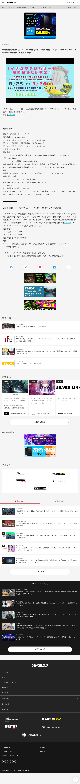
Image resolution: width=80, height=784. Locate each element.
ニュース (9, 7)
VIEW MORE (40, 422)
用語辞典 (5, 687)
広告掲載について (7, 751)
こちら (10, 115)
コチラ (66, 223)
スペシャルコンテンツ (10, 682)
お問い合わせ (44, 751)
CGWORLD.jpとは (7, 747)
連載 (3, 677)
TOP (3, 7)
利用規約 (42, 747)
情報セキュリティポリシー (10, 755)
